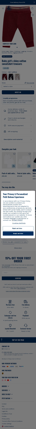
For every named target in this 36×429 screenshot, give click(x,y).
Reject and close (17, 228)
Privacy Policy (17, 220)
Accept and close (18, 233)
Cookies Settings (18, 223)
